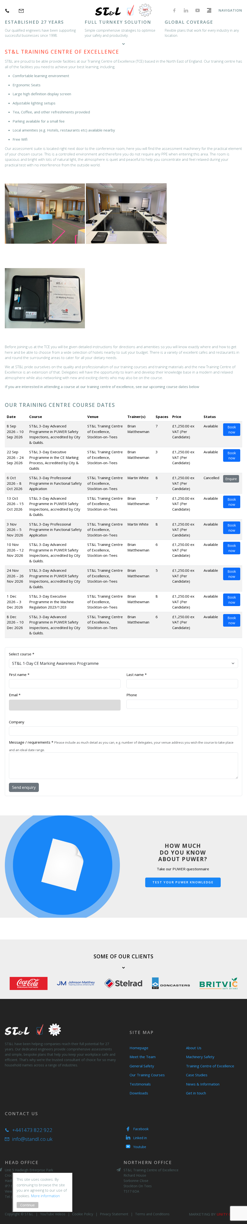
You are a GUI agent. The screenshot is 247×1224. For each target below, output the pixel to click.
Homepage (139, 1047)
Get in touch (196, 1093)
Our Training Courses (147, 1074)
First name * (19, 674)
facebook (174, 10)
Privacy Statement (114, 1214)
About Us (193, 1047)
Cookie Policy (82, 1214)
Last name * (136, 674)
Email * (15, 694)
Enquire (231, 478)
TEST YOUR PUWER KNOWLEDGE (182, 882)
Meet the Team (143, 1056)
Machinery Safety (200, 1056)
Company (16, 721)
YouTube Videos (52, 1214)
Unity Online (229, 1214)
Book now (231, 429)
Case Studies (196, 1074)
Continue (27, 1204)
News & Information (203, 1084)
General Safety (142, 1065)
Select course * (21, 654)
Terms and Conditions (152, 1214)
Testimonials (140, 1084)
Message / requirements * (31, 742)
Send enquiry (24, 787)
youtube (197, 10)
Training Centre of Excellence (210, 1065)
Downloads (139, 1093)
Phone (131, 694)
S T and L (123, 10)
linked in (186, 10)
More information (45, 1195)
